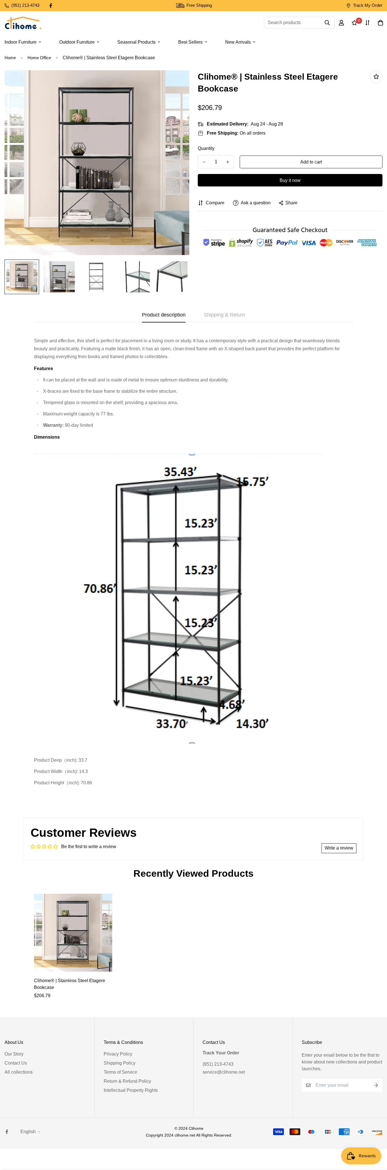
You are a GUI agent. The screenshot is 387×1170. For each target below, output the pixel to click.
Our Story (14, 1054)
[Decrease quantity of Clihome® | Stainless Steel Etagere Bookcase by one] (204, 162)
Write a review (339, 848)
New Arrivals (238, 42)
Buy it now (290, 180)
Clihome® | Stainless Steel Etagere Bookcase (69, 984)
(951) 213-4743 (218, 1064)
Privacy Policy (118, 1054)
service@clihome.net (224, 1072)
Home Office (39, 57)
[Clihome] (23, 23)
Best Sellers (190, 42)
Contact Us (16, 1063)
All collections (19, 1072)
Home (10, 57)
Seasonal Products (136, 42)
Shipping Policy (119, 1063)
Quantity (206, 148)
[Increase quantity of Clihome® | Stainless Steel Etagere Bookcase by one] (228, 162)
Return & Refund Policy (127, 1081)
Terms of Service (120, 1072)
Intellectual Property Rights (131, 1090)
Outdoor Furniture (77, 42)
